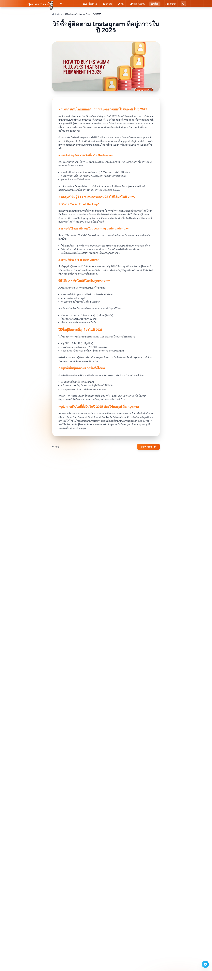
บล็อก (59, 14)
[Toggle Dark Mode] (183, 3)
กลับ (57, 446)
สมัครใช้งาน (146, 446)
